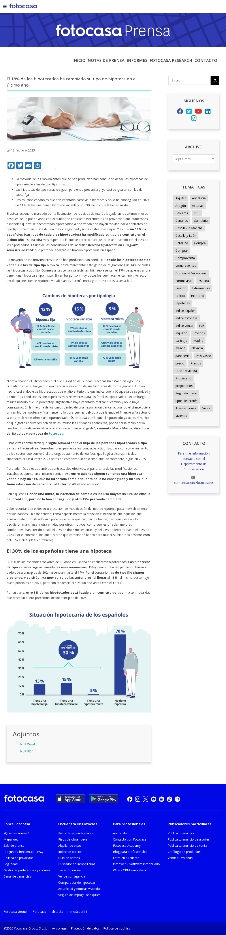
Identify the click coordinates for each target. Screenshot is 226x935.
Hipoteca (197, 296)
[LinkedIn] (208, 112)
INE (201, 325)
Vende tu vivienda (180, 858)
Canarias (181, 220)
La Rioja (181, 340)
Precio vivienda (186, 371)
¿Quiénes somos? (16, 833)
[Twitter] (189, 112)
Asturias (197, 205)
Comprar (181, 250)
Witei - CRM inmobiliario (130, 870)
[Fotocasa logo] (24, 799)
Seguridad (11, 864)
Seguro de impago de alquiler (79, 895)
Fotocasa (39, 911)
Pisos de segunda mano (75, 833)
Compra (200, 243)
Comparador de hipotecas (77, 882)
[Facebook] (180, 112)
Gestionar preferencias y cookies (27, 870)
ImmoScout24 (77, 911)
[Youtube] (198, 112)
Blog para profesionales (130, 852)
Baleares (181, 213)
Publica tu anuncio (181, 833)
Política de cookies (116, 928)
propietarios (184, 386)
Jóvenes (199, 333)
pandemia (182, 356)
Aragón (180, 205)
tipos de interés (186, 401)
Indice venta (184, 325)
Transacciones (185, 408)
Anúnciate (120, 833)
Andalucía (199, 198)
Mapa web (11, 839)
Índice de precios (70, 852)
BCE (197, 213)
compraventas (185, 265)
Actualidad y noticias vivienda (79, 889)
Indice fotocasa (186, 318)
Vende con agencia (71, 876)
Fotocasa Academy (127, 845)
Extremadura (201, 288)
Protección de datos (85, 928)
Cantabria (201, 220)
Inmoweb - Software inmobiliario (136, 864)
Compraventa (185, 258)
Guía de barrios (69, 858)
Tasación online (69, 870)
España (203, 281)
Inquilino (181, 333)
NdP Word (27, 744)
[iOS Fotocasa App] (70, 799)
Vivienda (181, 416)
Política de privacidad (19, 858)
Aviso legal (59, 928)
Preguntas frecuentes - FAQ (23, 852)
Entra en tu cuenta (126, 858)
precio (179, 363)
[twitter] (145, 799)
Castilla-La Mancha (189, 228)
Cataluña (181, 243)
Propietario (183, 378)
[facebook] (129, 799)
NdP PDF (26, 751)
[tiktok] (169, 799)
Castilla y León (185, 235)
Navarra (197, 348)
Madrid (198, 340)
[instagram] (137, 799)
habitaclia (56, 911)
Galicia (180, 296)
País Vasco (203, 356)
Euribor (180, 288)
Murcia (180, 348)
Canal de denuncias (17, 876)
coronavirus (183, 281)
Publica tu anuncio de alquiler (188, 839)
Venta (206, 408)
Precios (195, 363)
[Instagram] (194, 119)
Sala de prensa (14, 845)
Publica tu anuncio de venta (187, 845)
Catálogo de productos (184, 852)
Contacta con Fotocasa (130, 839)
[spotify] (177, 799)
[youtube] (153, 799)
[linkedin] (161, 799)
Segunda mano (186, 393)
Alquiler (180, 198)
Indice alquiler (185, 311)
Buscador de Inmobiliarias (76, 864)
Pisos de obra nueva (72, 839)
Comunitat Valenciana (191, 273)
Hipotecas (182, 303)
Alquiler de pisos (69, 845)
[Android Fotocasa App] (103, 799)
